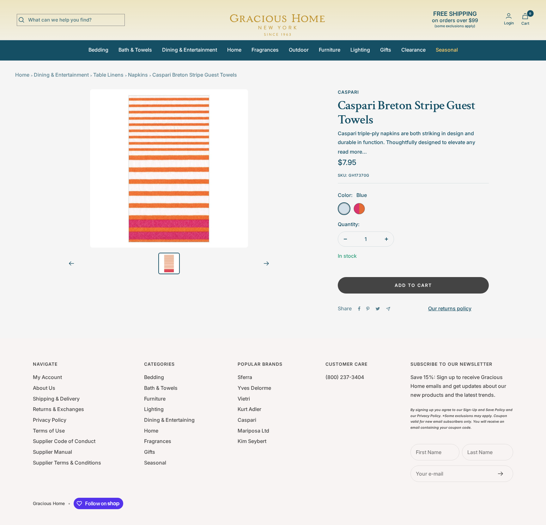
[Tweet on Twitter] (377, 309)
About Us (44, 388)
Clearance (413, 50)
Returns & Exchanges (58, 409)
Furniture (329, 50)
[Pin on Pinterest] (367, 309)
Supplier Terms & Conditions (67, 462)
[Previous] (71, 263)
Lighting (360, 50)
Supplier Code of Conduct (64, 441)
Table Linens (108, 75)
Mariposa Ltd (253, 430)
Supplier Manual (52, 452)
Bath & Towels (135, 50)
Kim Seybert (252, 441)
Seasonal (447, 50)
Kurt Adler (249, 409)
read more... (352, 152)
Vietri (244, 398)
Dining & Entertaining (169, 420)
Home (234, 50)
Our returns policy (449, 308)
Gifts (385, 50)
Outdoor (299, 50)
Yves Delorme (254, 388)
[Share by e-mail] (388, 309)
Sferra (245, 377)
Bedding (98, 50)
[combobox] (75, 20)
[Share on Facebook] (359, 309)
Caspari (348, 92)
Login (509, 23)
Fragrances (265, 50)
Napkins (138, 75)
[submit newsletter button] (502, 473)
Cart (525, 23)
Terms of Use (49, 430)
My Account (47, 377)
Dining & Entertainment (189, 50)
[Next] (266, 263)
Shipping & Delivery (56, 398)
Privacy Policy (49, 420)
